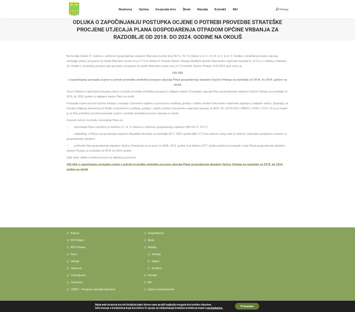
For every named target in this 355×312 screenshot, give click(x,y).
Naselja (152, 247)
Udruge (75, 261)
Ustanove (76, 268)
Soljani (155, 261)
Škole (151, 240)
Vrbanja (156, 254)
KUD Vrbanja (78, 247)
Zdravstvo (77, 282)
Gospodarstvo (156, 233)
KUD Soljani (77, 240)
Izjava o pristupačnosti (161, 289)
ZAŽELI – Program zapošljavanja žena (93, 289)
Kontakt (152, 275)
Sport (74, 254)
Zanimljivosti (78, 275)
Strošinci (157, 268)
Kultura (75, 233)
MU (150, 282)
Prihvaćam (247, 306)
